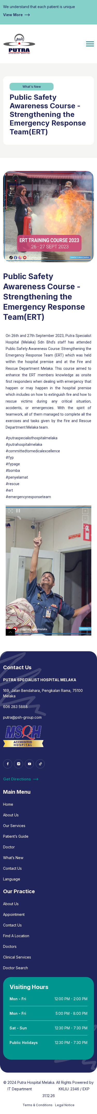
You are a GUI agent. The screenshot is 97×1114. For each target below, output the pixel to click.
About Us (11, 815)
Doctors (10, 946)
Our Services (14, 825)
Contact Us (12, 868)
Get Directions (17, 779)
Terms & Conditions (38, 1105)
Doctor (9, 847)
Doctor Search (15, 968)
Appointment (14, 914)
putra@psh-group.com (22, 717)
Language (11, 879)
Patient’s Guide (15, 836)
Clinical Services (17, 957)
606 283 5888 (15, 706)
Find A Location (16, 936)
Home (8, 804)
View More (13, 14)
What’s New (13, 857)
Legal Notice (64, 1105)
